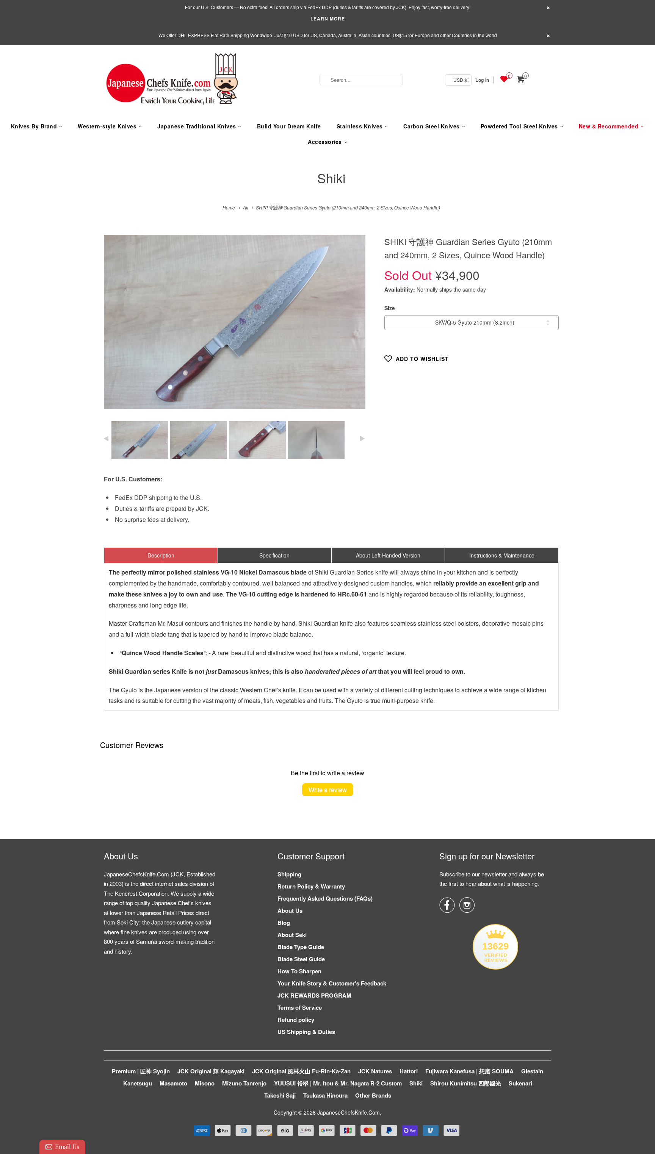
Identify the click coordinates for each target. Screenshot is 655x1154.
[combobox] (361, 79)
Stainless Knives (360, 126)
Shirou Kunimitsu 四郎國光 (465, 1083)
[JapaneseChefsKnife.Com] (172, 79)
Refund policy (295, 1019)
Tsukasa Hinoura (325, 1095)
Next (352, 327)
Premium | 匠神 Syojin (141, 1071)
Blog (283, 922)
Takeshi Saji (280, 1095)
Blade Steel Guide (301, 959)
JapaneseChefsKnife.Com (348, 1112)
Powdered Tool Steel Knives (519, 126)
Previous (118, 327)
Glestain (532, 1071)
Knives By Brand (34, 126)
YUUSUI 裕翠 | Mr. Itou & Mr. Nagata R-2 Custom (338, 1083)
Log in (482, 80)
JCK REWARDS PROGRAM (314, 995)
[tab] (161, 555)
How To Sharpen (299, 971)
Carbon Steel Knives (431, 126)
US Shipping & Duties (306, 1032)
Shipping (289, 874)
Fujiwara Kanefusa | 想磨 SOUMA (469, 1071)
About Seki (292, 935)
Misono (205, 1083)
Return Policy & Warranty (311, 886)
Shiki (331, 178)
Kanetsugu (137, 1083)
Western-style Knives (107, 126)
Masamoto (173, 1083)
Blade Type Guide (300, 947)
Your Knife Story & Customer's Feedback (331, 983)
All (245, 207)
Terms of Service (299, 1007)
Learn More (327, 18)
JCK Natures (375, 1071)
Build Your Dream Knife (289, 126)
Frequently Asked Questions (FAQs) (325, 898)
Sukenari (520, 1083)
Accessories (325, 141)
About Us (289, 910)
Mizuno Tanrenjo (244, 1083)
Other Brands (373, 1095)
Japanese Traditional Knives (196, 126)
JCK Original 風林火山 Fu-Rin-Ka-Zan (301, 1071)
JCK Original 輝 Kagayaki (210, 1071)
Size (389, 308)
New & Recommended (609, 126)
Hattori (409, 1071)
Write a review (328, 789)
